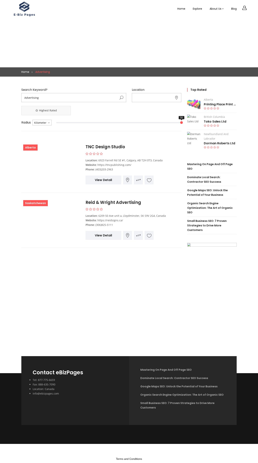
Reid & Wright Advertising (113, 202)
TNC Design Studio (105, 147)
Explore (197, 9)
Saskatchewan (35, 203)
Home (181, 9)
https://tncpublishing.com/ (114, 165)
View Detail (103, 180)
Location (138, 90)
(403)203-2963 (104, 169)
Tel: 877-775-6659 (44, 380)
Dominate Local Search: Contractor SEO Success (174, 378)
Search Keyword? (34, 90)
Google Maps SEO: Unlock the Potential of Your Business (179, 386)
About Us (215, 9)
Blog (234, 9)
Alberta (30, 147)
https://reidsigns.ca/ (110, 220)
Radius (26, 122)
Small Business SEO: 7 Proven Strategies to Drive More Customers (207, 225)
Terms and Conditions (129, 458)
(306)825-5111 (104, 225)
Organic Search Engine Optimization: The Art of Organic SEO (210, 207)
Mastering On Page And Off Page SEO (166, 370)
